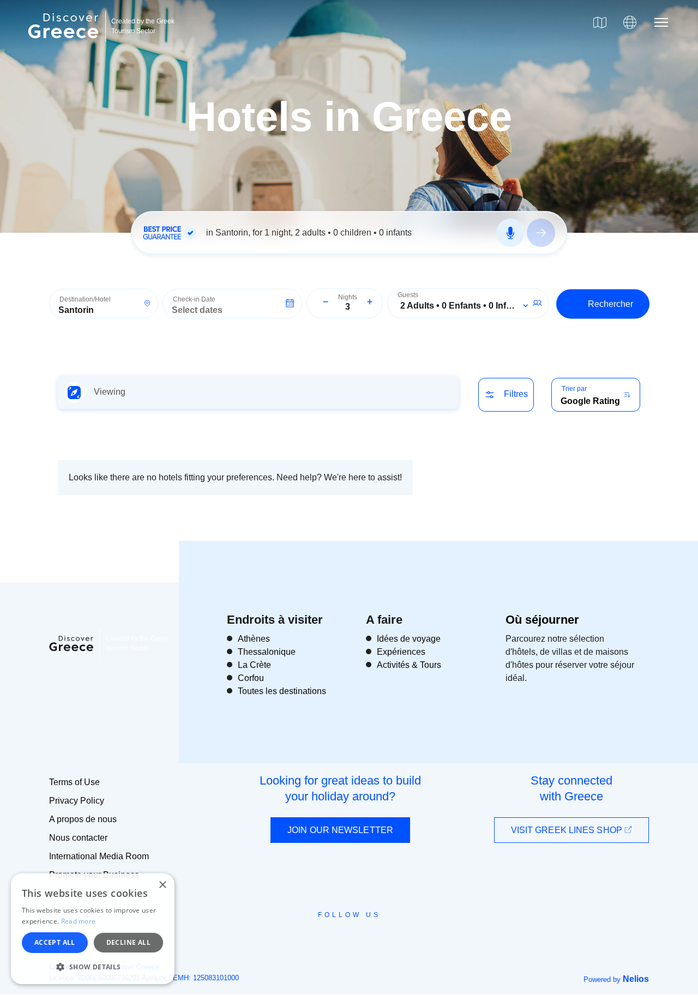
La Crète (254, 665)
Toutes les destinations (282, 691)
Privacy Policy (76, 800)
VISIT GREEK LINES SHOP (567, 830)
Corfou (251, 678)
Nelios (636, 979)
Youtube (361, 939)
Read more (78, 921)
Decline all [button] (128, 942)
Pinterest (380, 939)
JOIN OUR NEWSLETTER (340, 830)
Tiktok (398, 935)
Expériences (401, 651)
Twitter (340, 934)
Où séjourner (542, 619)
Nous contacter (78, 837)
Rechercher (610, 303)
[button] (93, 966)
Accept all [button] (54, 942)
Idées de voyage (409, 638)
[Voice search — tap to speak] (510, 233)
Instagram (319, 939)
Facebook (300, 939)
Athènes (254, 638)
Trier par (574, 389)
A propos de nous (83, 819)
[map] (599, 22)
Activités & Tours (409, 665)
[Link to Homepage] (65, 45)
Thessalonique (267, 651)
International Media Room (99, 856)
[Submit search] (541, 233)
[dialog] (92, 928)
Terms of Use (74, 782)
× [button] (162, 885)
